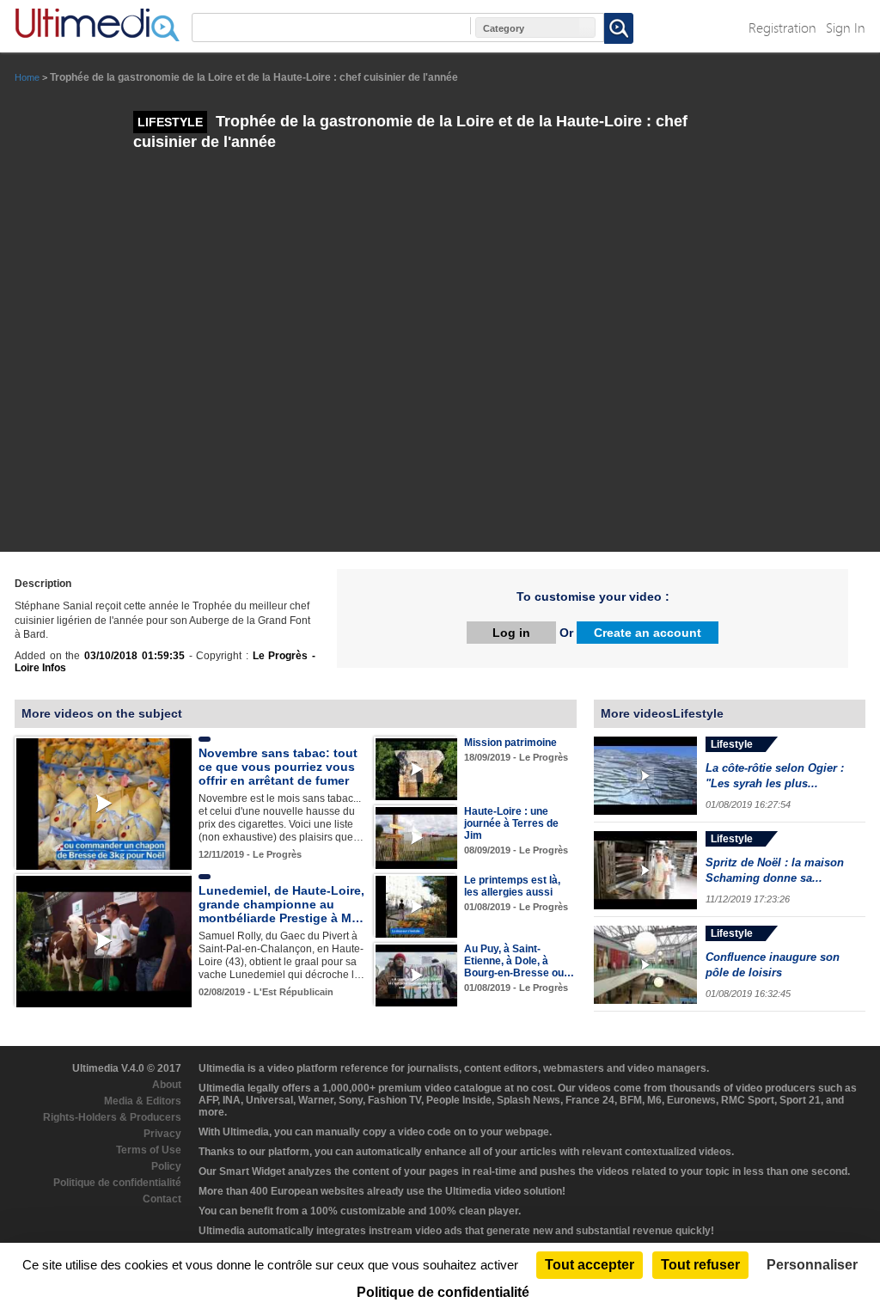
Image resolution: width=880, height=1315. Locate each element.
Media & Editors (142, 1101)
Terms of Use (148, 1150)
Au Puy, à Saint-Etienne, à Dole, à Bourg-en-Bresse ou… (519, 961)
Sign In (845, 27)
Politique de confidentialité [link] (443, 1292)
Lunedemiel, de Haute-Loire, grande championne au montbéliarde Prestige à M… (281, 904)
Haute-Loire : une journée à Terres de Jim (511, 823)
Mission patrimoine (510, 743)
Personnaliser (812, 1264)
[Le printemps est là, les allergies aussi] (416, 906)
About (166, 1085)
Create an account (647, 632)
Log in (511, 632)
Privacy (162, 1134)
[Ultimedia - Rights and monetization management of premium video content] (97, 25)
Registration (782, 27)
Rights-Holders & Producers (112, 1117)
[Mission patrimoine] (416, 768)
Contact (162, 1199)
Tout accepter (589, 1264)
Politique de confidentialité (117, 1183)
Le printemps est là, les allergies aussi (512, 886)
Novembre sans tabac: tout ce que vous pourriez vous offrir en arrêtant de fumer (278, 766)
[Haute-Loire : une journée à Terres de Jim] (416, 837)
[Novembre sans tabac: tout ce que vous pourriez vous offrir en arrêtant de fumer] (104, 804)
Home (27, 77)
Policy (166, 1166)
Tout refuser (700, 1264)
